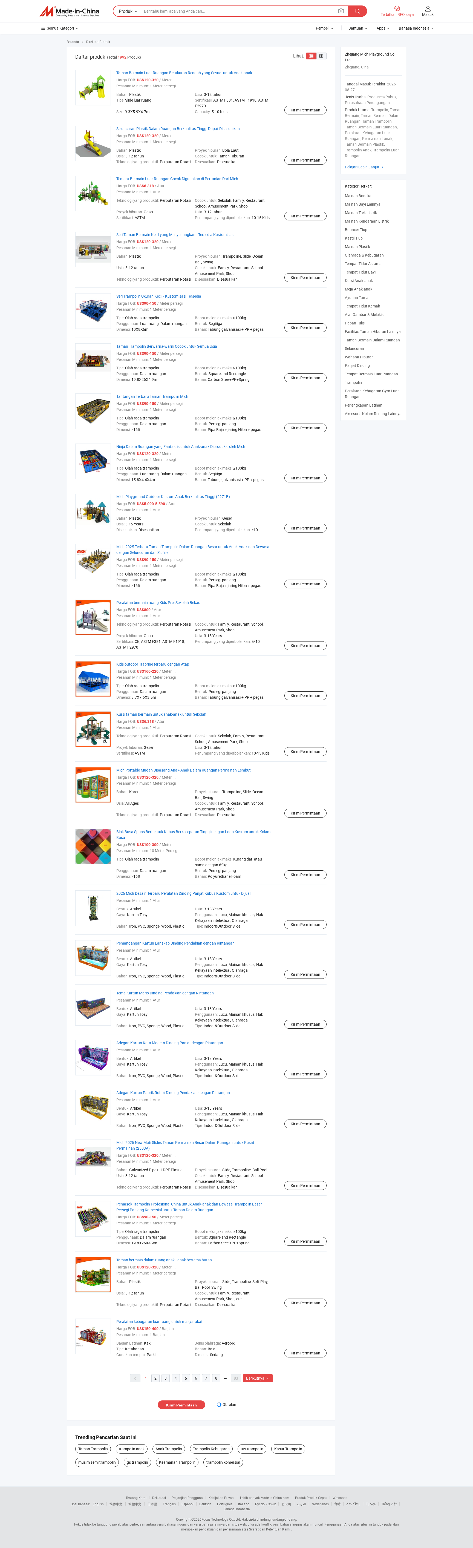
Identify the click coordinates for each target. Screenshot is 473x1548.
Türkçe (371, 1504)
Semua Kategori (60, 28)
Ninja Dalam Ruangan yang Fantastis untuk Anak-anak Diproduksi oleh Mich (180, 446)
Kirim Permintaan (305, 110)
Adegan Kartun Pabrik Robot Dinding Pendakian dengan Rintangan (173, 1092)
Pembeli (322, 28)
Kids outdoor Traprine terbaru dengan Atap (152, 664)
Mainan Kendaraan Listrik (367, 221)
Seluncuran (354, 348)
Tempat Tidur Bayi (360, 272)
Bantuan (355, 28)
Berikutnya (258, 1378)
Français (169, 1504)
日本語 (152, 1504)
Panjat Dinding (357, 365)
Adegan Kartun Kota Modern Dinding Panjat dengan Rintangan (169, 1042)
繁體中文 (135, 1504)
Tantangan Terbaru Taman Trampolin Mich (152, 396)
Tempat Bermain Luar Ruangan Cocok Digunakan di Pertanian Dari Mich (177, 178)
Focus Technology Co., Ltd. (221, 1519)
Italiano (243, 1504)
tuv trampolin (252, 1448)
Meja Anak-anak (358, 289)
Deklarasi (159, 1497)
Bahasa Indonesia (236, 1509)
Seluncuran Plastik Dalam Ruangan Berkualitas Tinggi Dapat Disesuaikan (178, 128)
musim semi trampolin (97, 1462)
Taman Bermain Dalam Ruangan (372, 340)
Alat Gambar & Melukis (364, 314)
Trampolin (353, 382)
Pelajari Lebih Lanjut (365, 166)
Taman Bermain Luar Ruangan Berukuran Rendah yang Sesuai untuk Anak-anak (184, 72)
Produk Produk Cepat (311, 1497)
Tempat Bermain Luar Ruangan (371, 373)
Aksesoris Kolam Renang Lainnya (373, 413)
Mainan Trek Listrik (361, 212)
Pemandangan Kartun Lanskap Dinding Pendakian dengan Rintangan (175, 943)
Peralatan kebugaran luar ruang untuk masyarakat (159, 1321)
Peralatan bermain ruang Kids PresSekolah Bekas (158, 602)
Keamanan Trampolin (177, 1462)
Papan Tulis (355, 323)
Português (224, 1504)
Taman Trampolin (93, 1448)
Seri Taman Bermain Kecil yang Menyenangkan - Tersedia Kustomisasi (175, 234)
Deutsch (205, 1504)
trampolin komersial (223, 1462)
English (98, 1504)
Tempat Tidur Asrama (363, 263)
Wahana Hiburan (359, 356)
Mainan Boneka (358, 195)
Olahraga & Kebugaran (364, 255)
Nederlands (320, 1504)
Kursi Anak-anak (359, 280)
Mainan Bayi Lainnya (362, 204)
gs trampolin (137, 1462)
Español (187, 1504)
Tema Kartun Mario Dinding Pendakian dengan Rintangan (165, 992)
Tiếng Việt (389, 1504)
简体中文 (116, 1504)
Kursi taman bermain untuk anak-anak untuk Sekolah (161, 714)
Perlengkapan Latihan (363, 405)
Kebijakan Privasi (221, 1497)
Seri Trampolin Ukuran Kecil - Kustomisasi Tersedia (158, 296)
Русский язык (265, 1504)
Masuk (428, 14)
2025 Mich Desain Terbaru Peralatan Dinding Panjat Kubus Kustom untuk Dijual (183, 893)
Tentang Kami (136, 1497)
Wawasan (340, 1497)
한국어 (286, 1504)
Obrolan (229, 1404)
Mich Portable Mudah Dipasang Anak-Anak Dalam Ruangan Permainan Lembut (183, 770)
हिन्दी (337, 1504)
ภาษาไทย (353, 1504)
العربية (301, 1504)
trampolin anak (132, 1448)
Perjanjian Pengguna (187, 1497)
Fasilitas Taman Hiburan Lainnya (373, 331)
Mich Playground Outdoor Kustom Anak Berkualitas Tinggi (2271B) (173, 496)
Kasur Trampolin (288, 1448)
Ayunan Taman (358, 297)
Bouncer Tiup (356, 229)
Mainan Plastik (357, 246)
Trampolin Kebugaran (211, 1448)
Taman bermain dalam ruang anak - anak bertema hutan (164, 1259)
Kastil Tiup (354, 238)
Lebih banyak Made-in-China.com (264, 1497)
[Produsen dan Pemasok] (69, 11)
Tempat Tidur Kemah (362, 306)
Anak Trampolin (168, 1448)
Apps (381, 28)
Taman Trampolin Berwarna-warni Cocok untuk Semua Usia (166, 346)
